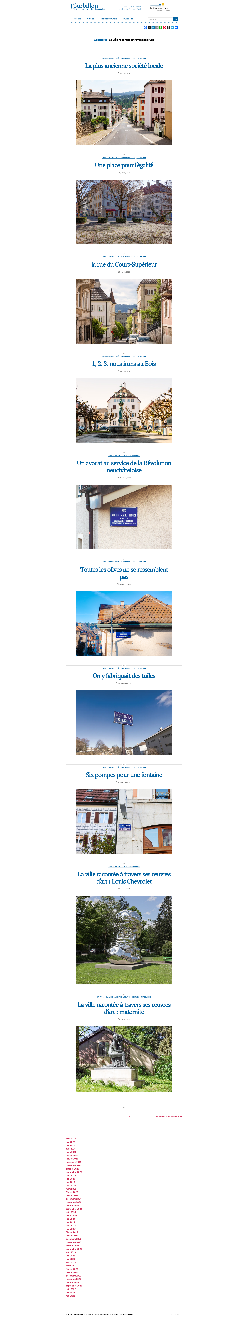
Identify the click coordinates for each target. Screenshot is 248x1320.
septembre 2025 (74, 1172)
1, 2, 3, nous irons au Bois (124, 363)
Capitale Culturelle (108, 19)
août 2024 (71, 1212)
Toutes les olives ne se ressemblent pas (124, 573)
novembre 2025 (73, 1165)
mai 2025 (70, 1182)
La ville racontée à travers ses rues (118, 58)
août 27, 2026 (125, 73)
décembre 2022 (73, 1276)
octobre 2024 (72, 1205)
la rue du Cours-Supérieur (124, 264)
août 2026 (71, 1139)
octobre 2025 (72, 1169)
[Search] (175, 19)
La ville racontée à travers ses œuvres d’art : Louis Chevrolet (124, 877)
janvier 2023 (72, 1272)
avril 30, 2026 (125, 371)
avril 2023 (71, 1262)
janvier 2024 (72, 1235)
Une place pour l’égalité (124, 165)
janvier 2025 (72, 1195)
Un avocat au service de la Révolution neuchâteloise (124, 466)
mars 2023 (71, 1265)
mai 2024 (70, 1222)
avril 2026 (71, 1149)
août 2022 (71, 1289)
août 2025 (71, 1175)
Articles (90, 19)
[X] (149, 28)
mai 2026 (70, 1145)
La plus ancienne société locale (124, 65)
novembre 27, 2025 (125, 782)
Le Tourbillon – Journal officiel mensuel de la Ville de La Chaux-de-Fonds (103, 1315)
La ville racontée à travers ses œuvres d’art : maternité (124, 1008)
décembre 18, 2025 (125, 683)
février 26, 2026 (125, 478)
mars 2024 (71, 1229)
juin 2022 (70, 1292)
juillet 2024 (71, 1215)
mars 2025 (71, 1189)
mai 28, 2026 (125, 272)
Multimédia (128, 19)
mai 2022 (70, 1296)
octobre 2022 (72, 1282)
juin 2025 (70, 1179)
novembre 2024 (73, 1202)
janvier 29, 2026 (125, 584)
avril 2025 (71, 1185)
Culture (100, 997)
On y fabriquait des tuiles (124, 675)
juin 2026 (70, 1142)
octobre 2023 (72, 1245)
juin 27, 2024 (125, 889)
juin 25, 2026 (125, 173)
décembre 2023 (73, 1239)
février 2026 (72, 1155)
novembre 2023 (73, 1242)
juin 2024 (70, 1219)
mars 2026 (71, 1152)
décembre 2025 (73, 1162)
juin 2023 (70, 1256)
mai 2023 (70, 1259)
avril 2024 (71, 1225)
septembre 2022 (74, 1286)
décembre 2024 (73, 1199)
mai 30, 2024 (125, 1019)
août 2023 (71, 1252)
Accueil (77, 19)
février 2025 (72, 1192)
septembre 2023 (74, 1249)
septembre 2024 (74, 1209)
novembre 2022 (73, 1279)
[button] (129, 19)
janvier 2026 (72, 1159)
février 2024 (72, 1232)
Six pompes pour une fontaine (124, 774)
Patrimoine (141, 58)
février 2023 (72, 1269)
